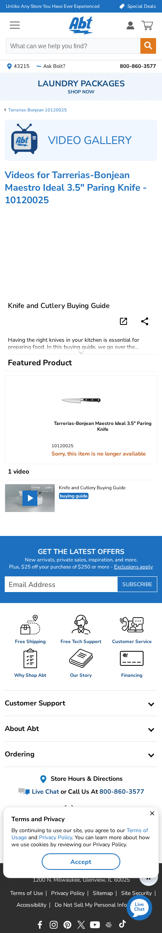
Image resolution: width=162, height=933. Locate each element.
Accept (80, 862)
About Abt (22, 728)
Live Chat (44, 791)
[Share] (144, 321)
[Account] (130, 25)
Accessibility (31, 905)
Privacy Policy (55, 837)
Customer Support (35, 703)
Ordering (20, 754)
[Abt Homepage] (81, 25)
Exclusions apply (133, 566)
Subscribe (137, 584)
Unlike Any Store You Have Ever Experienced (52, 6)
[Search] (148, 46)
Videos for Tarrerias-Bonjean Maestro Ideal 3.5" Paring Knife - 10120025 (76, 187)
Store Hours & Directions (86, 779)
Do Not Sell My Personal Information (100, 905)
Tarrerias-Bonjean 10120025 (37, 110)
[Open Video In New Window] (124, 320)
